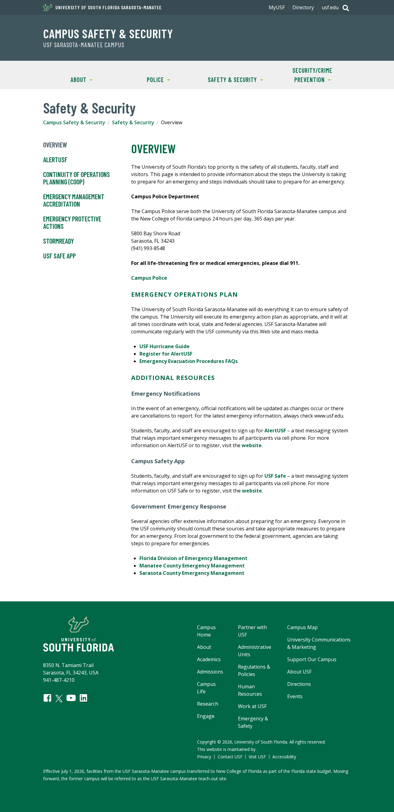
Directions (299, 684)
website (252, 445)
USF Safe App (59, 255)
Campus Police (149, 277)
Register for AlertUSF (165, 353)
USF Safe (275, 475)
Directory (303, 7)
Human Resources (250, 690)
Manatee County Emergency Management (192, 565)
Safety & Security (227, 79)
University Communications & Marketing (319, 643)
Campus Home (206, 631)
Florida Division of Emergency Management (193, 558)
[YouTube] (71, 698)
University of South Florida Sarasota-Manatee (108, 7)
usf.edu (330, 7)
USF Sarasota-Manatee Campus (83, 44)
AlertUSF (55, 159)
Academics (209, 659)
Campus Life (206, 688)
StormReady (58, 241)
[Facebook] (47, 698)
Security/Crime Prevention (303, 75)
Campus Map (302, 627)
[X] (58, 698)
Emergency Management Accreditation (73, 200)
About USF (299, 671)
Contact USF (230, 757)
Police (142, 79)
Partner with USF (252, 631)
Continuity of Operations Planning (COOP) (76, 178)
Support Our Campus (311, 659)
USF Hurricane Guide (164, 346)
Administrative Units (254, 651)
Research (207, 703)
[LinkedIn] (83, 698)
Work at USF (252, 706)
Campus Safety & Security (108, 33)
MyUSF (277, 7)
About (64, 79)
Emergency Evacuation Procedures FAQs (188, 361)
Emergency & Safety (253, 722)
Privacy (204, 757)
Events (295, 696)
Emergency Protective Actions (72, 222)
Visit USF (257, 757)
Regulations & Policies (254, 670)
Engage (206, 716)
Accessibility (284, 757)
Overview (55, 144)
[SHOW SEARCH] (346, 9)
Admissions (210, 671)
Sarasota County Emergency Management (191, 573)
